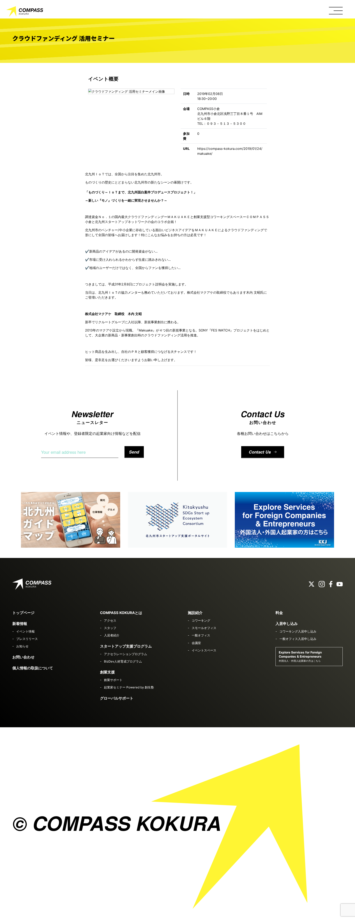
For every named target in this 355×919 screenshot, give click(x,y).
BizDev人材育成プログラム (123, 661)
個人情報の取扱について (32, 668)
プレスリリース (27, 639)
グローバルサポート (116, 698)
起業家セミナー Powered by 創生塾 (129, 687)
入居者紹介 (111, 635)
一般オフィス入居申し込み (297, 639)
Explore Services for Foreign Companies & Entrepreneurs (300, 656)
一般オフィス (201, 635)
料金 (279, 613)
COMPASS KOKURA (24, 12)
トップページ (23, 613)
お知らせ (22, 646)
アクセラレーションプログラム (125, 654)
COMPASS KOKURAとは (121, 613)
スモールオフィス (204, 628)
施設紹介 (195, 613)
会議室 (196, 643)
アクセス (110, 620)
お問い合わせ (23, 657)
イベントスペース (204, 650)
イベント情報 (25, 631)
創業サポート (113, 680)
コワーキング (201, 620)
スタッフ (110, 628)
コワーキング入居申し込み (297, 631)
